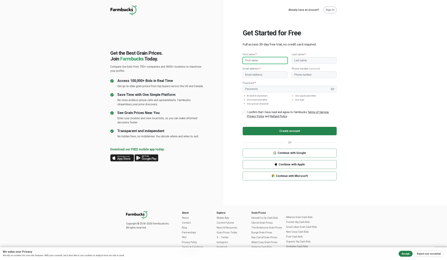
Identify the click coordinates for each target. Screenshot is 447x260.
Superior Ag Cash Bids (298, 241)
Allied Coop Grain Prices (264, 242)
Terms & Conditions (192, 247)
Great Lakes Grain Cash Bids (301, 226)
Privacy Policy (255, 116)
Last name (298, 54)
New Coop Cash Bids (297, 231)
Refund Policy (278, 116)
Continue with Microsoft (292, 176)
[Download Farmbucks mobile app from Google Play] (146, 157)
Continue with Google (292, 153)
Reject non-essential (429, 253)
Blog (184, 227)
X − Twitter (223, 237)
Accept (406, 253)
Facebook (222, 247)
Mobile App (223, 217)
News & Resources (227, 227)
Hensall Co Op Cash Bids (264, 217)
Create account (289, 131)
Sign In (330, 10)
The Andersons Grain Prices (266, 227)
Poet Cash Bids (294, 236)
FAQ (184, 237)
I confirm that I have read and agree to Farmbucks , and (288, 114)
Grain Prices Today (227, 232)
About (185, 217)
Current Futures (225, 222)
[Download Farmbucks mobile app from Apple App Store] (122, 157)
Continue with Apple (292, 164)
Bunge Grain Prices (261, 232)
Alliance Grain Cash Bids (299, 217)
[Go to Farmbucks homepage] (123, 10)
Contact (186, 222)
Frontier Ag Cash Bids (298, 222)
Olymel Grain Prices (262, 222)
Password (248, 83)
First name (249, 54)
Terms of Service (318, 112)
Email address (251, 68)
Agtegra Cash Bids (261, 247)
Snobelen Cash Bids (297, 246)
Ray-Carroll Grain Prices (264, 237)
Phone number (300, 68)
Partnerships (189, 232)
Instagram (222, 242)
